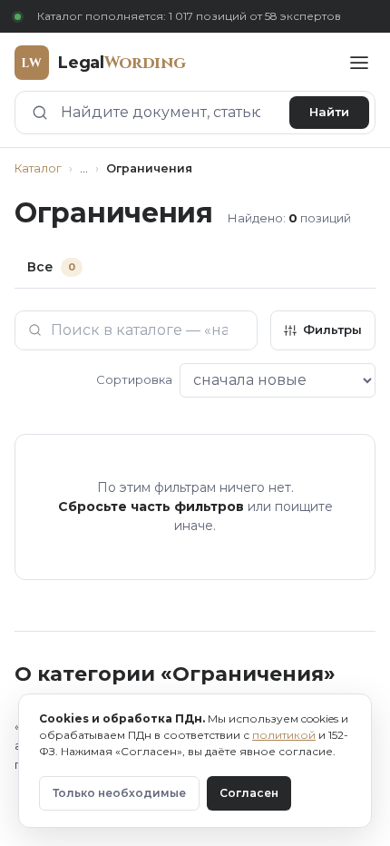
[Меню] (359, 62)
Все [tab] (51, 267)
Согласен (248, 793)
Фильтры (332, 329)
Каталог (38, 168)
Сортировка (134, 379)
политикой (284, 735)
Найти (329, 111)
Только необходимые (119, 793)
